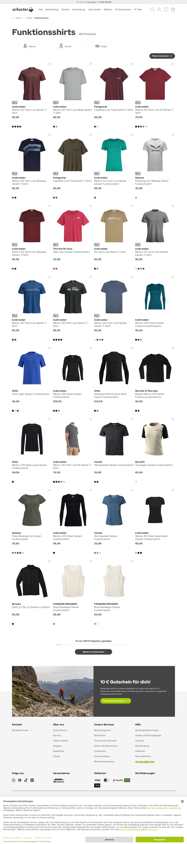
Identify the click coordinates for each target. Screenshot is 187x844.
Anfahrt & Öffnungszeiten (148, 735)
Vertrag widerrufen (144, 761)
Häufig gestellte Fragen (147, 730)
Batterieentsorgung (104, 761)
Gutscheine (100, 751)
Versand (139, 740)
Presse (56, 756)
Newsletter (58, 751)
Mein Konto (100, 735)
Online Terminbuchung (105, 745)
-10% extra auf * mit (93, 2)
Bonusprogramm (102, 730)
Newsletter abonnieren (114, 701)
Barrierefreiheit (143, 756)
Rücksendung (142, 745)
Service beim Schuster (105, 740)
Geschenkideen (102, 756)
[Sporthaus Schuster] (23, 9)
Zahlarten (140, 751)
